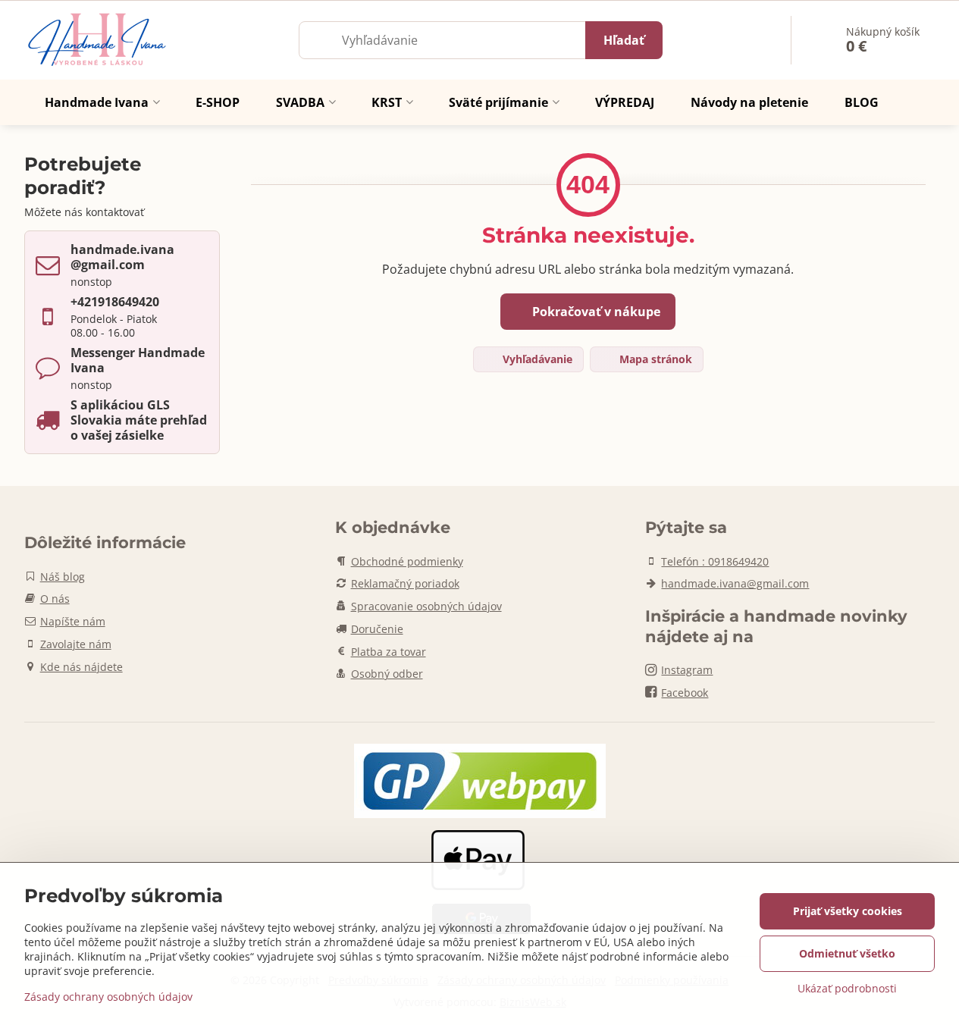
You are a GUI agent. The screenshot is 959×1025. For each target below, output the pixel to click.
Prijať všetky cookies (847, 911)
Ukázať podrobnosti (847, 988)
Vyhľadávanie (536, 359)
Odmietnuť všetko (847, 953)
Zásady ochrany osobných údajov (108, 996)
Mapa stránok (654, 359)
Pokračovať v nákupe (594, 311)
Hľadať (623, 40)
